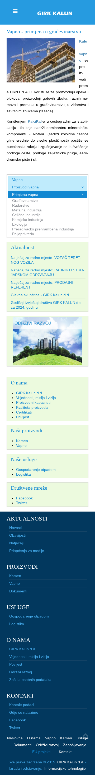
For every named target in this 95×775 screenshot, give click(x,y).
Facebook (17, 720)
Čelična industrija (26, 215)
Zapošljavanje (74, 745)
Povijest (15, 664)
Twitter (14, 728)
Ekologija (19, 224)
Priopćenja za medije (26, 551)
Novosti (15, 528)
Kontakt (65, 752)
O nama (34, 738)
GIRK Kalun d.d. (22, 649)
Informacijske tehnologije (65, 768)
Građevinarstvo (25, 200)
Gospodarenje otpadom (29, 616)
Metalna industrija (27, 210)
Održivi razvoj (20, 672)
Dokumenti (18, 591)
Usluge (82, 738)
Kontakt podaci (21, 705)
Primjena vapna (25, 194)
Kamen (15, 576)
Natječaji (16, 543)
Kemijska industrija (27, 219)
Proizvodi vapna (25, 187)
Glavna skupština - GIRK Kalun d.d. (40, 295)
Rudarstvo (20, 205)
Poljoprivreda (23, 234)
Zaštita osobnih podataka (30, 679)
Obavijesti (17, 535)
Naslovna (15, 738)
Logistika (16, 624)
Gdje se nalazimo (23, 712)
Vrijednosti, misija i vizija (29, 657)
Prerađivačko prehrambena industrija (43, 229)
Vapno (17, 180)
